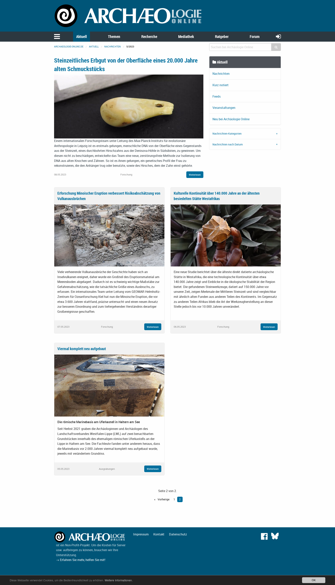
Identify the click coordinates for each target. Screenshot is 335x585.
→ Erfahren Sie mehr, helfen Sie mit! (80, 560)
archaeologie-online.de (68, 46)
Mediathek (186, 36)
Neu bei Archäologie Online (231, 119)
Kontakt (158, 534)
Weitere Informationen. (119, 580)
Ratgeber (222, 36)
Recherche (149, 36)
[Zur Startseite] (128, 15)
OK (314, 580)
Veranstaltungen (223, 108)
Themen (114, 36)
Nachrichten (112, 46)
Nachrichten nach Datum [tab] (227, 144)
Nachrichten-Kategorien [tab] (227, 133)
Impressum (141, 534)
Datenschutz (178, 534)
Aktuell (81, 36)
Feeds (216, 96)
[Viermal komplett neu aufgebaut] (109, 385)
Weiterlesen (195, 174)
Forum (255, 36)
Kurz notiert (220, 85)
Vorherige (163, 499)
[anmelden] (278, 36)
